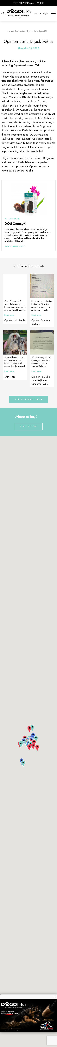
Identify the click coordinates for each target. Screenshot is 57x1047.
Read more (9, 314)
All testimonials (28, 399)
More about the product (15, 246)
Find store (28, 426)
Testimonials (20, 31)
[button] (29, 729)
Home (10, 31)
